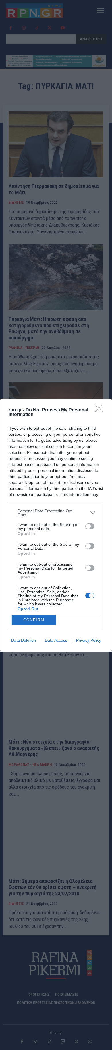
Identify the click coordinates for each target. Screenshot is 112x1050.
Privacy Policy (88, 640)
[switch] (89, 526)
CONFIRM (34, 620)
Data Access (56, 640)
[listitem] (56, 513)
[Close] (100, 410)
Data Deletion (23, 640)
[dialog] (56, 525)
